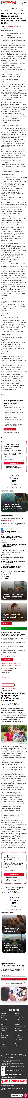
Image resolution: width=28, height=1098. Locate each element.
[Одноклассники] (12, 704)
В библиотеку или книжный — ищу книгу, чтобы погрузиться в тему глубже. (13, 421)
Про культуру (4, 1019)
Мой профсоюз (18, 1030)
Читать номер (23, 9)
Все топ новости (5, 576)
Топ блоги (5, 578)
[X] (15, 704)
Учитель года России (19, 1021)
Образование (4, 1015)
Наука (2, 1017)
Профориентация (17, 887)
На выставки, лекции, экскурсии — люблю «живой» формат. (13, 416)
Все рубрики (3, 1037)
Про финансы (4, 1032)
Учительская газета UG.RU (14, 26)
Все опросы (4, 438)
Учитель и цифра (4, 1035)
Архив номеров (18, 1032)
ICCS (16, 1042)
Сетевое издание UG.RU (20, 1026)
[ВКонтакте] (10, 704)
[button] (5, 529)
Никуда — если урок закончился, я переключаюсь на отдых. (13, 425)
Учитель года (4, 1028)
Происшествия (6, 503)
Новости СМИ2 (6, 677)
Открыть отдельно (6, 670)
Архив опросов (5, 672)
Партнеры (3, 1048)
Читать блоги (6, 623)
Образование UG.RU (8, 685)
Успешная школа (18, 1015)
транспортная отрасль (12, 889)
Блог (16, 1045)
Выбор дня (3, 1024)
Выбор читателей (12, 532)
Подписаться (14, 463)
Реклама (3, 1046)
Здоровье (3, 1033)
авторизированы (9, 520)
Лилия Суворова (11, 688)
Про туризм (3, 1026)
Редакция (3, 1044)
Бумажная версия (19, 1037)
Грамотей (3, 1030)
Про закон (3, 1021)
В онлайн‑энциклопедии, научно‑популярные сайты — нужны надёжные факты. (14, 412)
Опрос (4, 628)
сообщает (7, 820)
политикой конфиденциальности (16, 982)
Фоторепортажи (19, 1043)
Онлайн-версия (18, 1039)
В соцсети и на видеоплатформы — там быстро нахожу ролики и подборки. (14, 408)
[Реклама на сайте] (25, 1095)
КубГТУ (8, 887)
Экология (3, 1023)
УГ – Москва (17, 1028)
